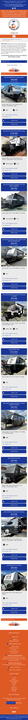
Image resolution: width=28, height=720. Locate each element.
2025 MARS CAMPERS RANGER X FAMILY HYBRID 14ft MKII (14, 404)
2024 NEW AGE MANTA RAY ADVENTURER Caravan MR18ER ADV (14, 240)
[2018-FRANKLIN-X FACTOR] (14, 581)
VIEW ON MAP (19, 702)
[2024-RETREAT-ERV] (14, 365)
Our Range (14, 682)
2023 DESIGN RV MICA (14, 458)
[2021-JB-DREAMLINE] (14, 93)
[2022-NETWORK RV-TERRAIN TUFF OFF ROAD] (14, 201)
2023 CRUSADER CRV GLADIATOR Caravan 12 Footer (14, 295)
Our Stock (17, 39)
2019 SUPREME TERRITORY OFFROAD (14, 512)
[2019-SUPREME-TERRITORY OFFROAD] (14, 527)
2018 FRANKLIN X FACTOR (14, 565)
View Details (14, 124)
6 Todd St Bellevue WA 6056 (10, 114)
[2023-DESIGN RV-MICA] (14, 474)
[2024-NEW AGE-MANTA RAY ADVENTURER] (14, 256)
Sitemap (14, 690)
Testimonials (14, 689)
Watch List (14, 120)
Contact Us (14, 687)
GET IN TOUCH (11, 702)
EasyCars (20, 718)
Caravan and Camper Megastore (8, 39)
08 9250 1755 (14, 33)
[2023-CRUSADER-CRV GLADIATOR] (14, 311)
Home (14, 677)
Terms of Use (10, 715)
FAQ (14, 685)
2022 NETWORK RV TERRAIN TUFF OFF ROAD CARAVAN (14, 185)
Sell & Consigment (14, 681)
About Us (14, 679)
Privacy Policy (3, 715)
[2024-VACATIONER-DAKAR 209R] (14, 146)
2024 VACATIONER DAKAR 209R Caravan (14, 131)
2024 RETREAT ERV (14, 349)
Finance (14, 684)
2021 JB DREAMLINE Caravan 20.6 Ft (14, 77)
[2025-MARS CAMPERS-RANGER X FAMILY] (14, 420)
